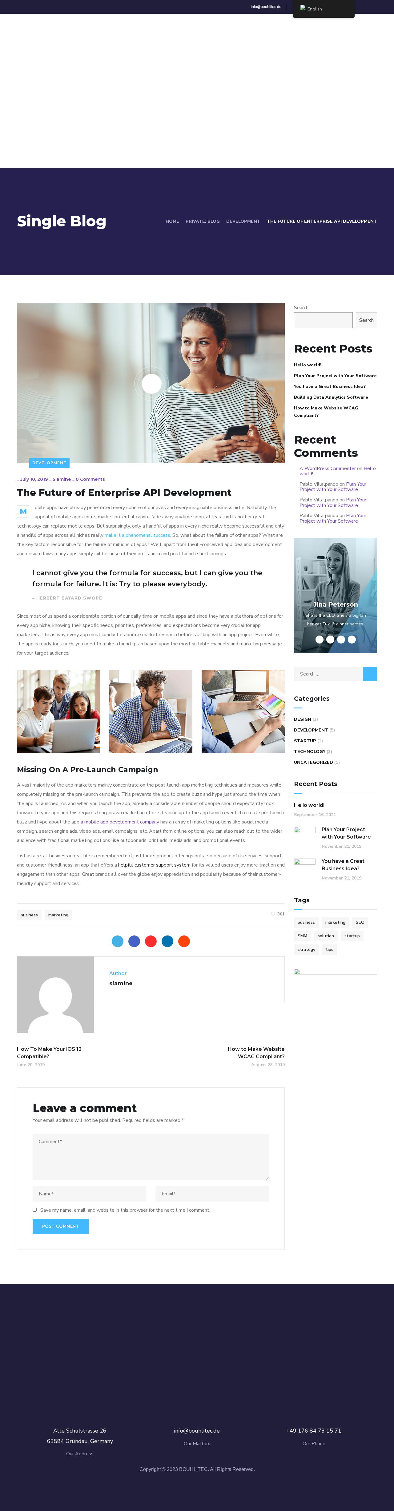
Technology (309, 752)
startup (352, 936)
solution (326, 936)
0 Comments (90, 479)
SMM (302, 936)
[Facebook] (134, 941)
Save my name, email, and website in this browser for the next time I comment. (125, 1210)
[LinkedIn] (167, 941)
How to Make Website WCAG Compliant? (326, 411)
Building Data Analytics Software (331, 397)
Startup (305, 741)
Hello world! (307, 365)
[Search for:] (335, 674)
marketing (58, 915)
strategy (306, 949)
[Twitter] (117, 941)
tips (329, 949)
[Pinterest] (151, 941)
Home (172, 221)
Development (243, 221)
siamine (62, 479)
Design (302, 719)
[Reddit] (184, 941)
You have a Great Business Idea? (330, 386)
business (29, 915)
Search (301, 307)
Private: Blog (203, 221)
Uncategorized (313, 762)
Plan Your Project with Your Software (335, 376)
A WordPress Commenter (328, 468)
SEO (360, 922)
